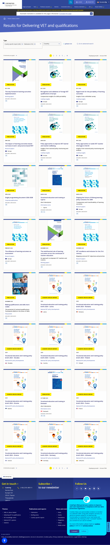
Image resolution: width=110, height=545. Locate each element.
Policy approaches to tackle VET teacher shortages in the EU (89, 145)
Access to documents (37, 537)
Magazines (61, 520)
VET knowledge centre (10, 517)
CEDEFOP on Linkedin (90, 488)
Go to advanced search (86, 44)
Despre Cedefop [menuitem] (98, 6)
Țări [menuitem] (90, 6)
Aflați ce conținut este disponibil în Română (72, 10)
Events (60, 515)
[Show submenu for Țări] (91, 7)
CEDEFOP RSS (98, 488)
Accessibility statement (11, 537)
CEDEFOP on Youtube (85, 488)
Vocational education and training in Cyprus (53, 199)
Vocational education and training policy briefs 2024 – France (89, 402)
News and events (62, 509)
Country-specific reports (37, 517)
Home (4, 18)
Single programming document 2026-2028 (19, 197)
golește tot (68, 44)
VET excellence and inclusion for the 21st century (90, 252)
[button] (4, 540)
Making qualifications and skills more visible (17, 306)
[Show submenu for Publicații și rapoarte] (51, 7)
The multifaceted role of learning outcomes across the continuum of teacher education (52, 253)
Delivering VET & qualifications (12, 515)
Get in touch (9, 484)
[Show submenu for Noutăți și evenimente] (85, 7)
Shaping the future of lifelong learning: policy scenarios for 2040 (89, 199)
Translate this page (65, 14)
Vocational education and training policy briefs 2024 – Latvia (54, 305)
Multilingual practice (24, 537)
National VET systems (10, 520)
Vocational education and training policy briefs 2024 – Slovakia (18, 357)
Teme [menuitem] (35, 6)
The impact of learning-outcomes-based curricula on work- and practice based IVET (19, 145)
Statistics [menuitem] (56, 6)
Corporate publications (11, 200)
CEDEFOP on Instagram (94, 488)
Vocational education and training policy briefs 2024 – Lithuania (89, 454)
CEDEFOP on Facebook (77, 488)
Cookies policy (48, 537)
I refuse (83, 531)
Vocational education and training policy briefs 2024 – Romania (89, 305)
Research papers (9, 148)
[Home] (9, 4)
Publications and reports (37, 509)
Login (80, 2)
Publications (34, 512)
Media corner (61, 525)
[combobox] (21, 47)
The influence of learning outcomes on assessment (18, 252)
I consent (74, 531)
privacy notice (88, 526)
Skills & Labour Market (10, 512)
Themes (5, 509)
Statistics (6, 523)
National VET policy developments (50, 309)
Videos (60, 523)
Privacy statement (58, 537)
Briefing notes (35, 515)
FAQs (2, 537)
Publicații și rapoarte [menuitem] (45, 6)
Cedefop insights (45, 99)
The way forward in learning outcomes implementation (18, 93)
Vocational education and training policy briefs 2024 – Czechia (54, 357)
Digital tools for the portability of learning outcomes (90, 93)
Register (91, 2)
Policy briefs (8, 314)
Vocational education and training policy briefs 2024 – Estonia (18, 402)
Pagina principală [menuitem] (27, 6)
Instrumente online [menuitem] (65, 6)
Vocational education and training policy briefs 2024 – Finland (89, 357)
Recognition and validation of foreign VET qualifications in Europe (54, 93)
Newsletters (61, 517)
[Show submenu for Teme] (37, 7)
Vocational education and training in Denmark (53, 402)
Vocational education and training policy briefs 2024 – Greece (18, 454)
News (59, 512)
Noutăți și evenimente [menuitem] (79, 6)
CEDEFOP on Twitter (81, 488)
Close (91, 13)
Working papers (9, 96)
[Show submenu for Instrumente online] (71, 7)
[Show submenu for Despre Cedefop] (103, 7)
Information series (46, 205)
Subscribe (44, 484)
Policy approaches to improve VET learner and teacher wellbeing (54, 145)
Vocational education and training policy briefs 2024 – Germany (54, 454)
